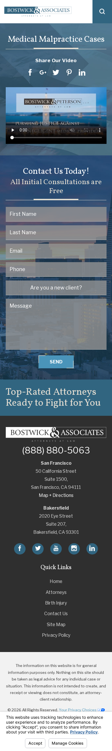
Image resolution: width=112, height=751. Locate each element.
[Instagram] (74, 548)
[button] (102, 11)
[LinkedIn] (92, 548)
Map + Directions (56, 495)
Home (56, 581)
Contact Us (56, 613)
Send (56, 362)
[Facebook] (20, 548)
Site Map (56, 624)
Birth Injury (56, 603)
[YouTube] (56, 548)
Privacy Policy (56, 635)
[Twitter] (38, 548)
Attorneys (56, 592)
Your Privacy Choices (78, 710)
